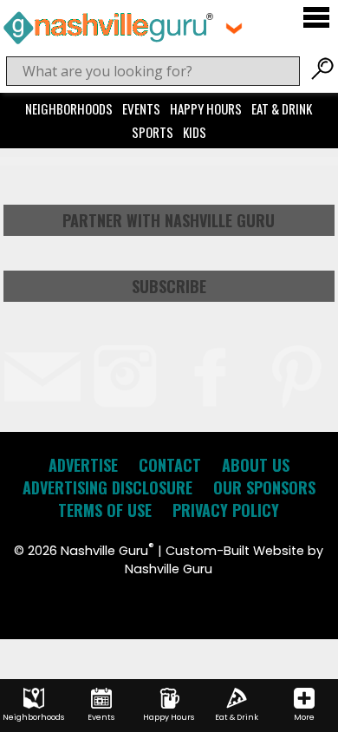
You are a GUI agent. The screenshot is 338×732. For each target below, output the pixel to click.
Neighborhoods (69, 108)
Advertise (83, 465)
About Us (255, 465)
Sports (152, 131)
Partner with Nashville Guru (168, 220)
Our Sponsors (264, 487)
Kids (194, 131)
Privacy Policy (225, 510)
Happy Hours (206, 108)
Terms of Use (105, 510)
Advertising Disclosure (107, 487)
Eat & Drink (281, 108)
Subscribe (169, 286)
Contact (170, 465)
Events (141, 108)
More (304, 717)
